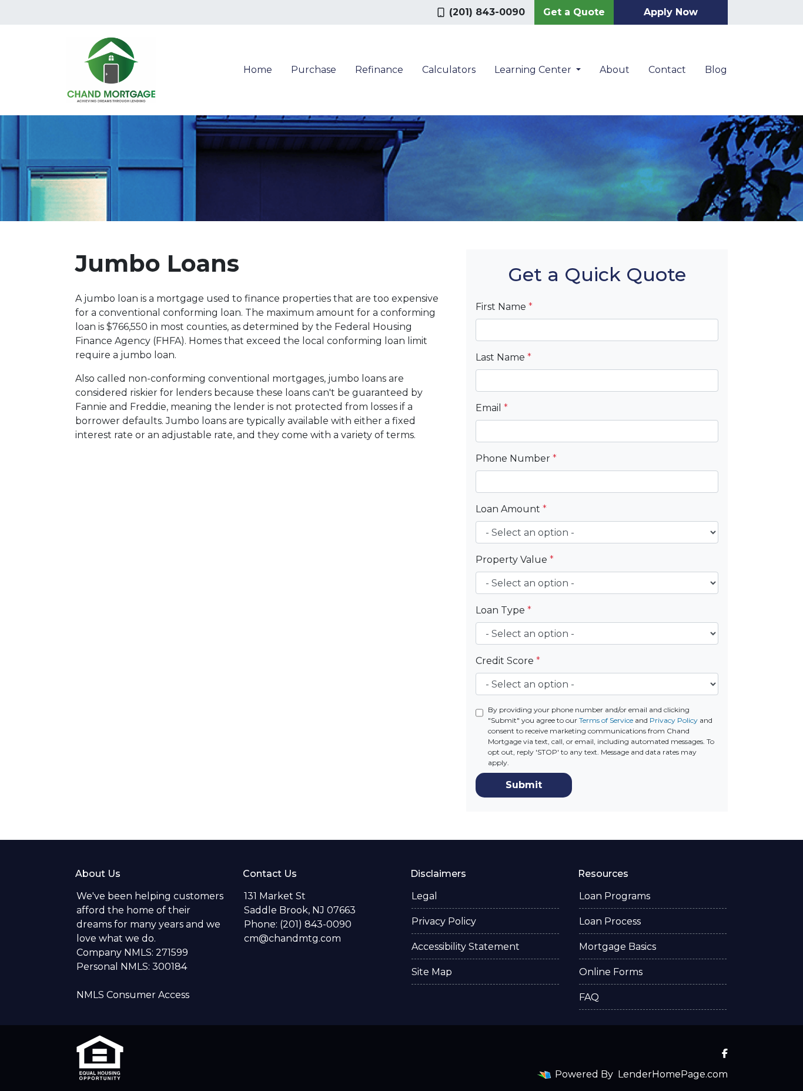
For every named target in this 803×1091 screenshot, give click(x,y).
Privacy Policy (674, 720)
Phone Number (516, 458)
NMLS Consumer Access (132, 994)
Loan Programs (614, 896)
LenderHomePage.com (673, 1074)
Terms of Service (606, 720)
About (615, 69)
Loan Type (503, 610)
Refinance (379, 69)
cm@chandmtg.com (292, 938)
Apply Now (671, 12)
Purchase (313, 69)
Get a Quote (574, 12)
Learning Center (534, 69)
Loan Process (610, 921)
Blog (716, 69)
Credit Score (508, 660)
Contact (667, 69)
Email (492, 407)
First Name (504, 306)
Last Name (503, 357)
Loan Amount (511, 509)
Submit (524, 784)
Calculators (449, 69)
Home (257, 69)
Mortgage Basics (617, 946)
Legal (424, 896)
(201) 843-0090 (487, 12)
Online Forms (611, 971)
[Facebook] (725, 1053)
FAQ (589, 997)
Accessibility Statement (465, 946)
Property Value (515, 559)
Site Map (431, 971)
